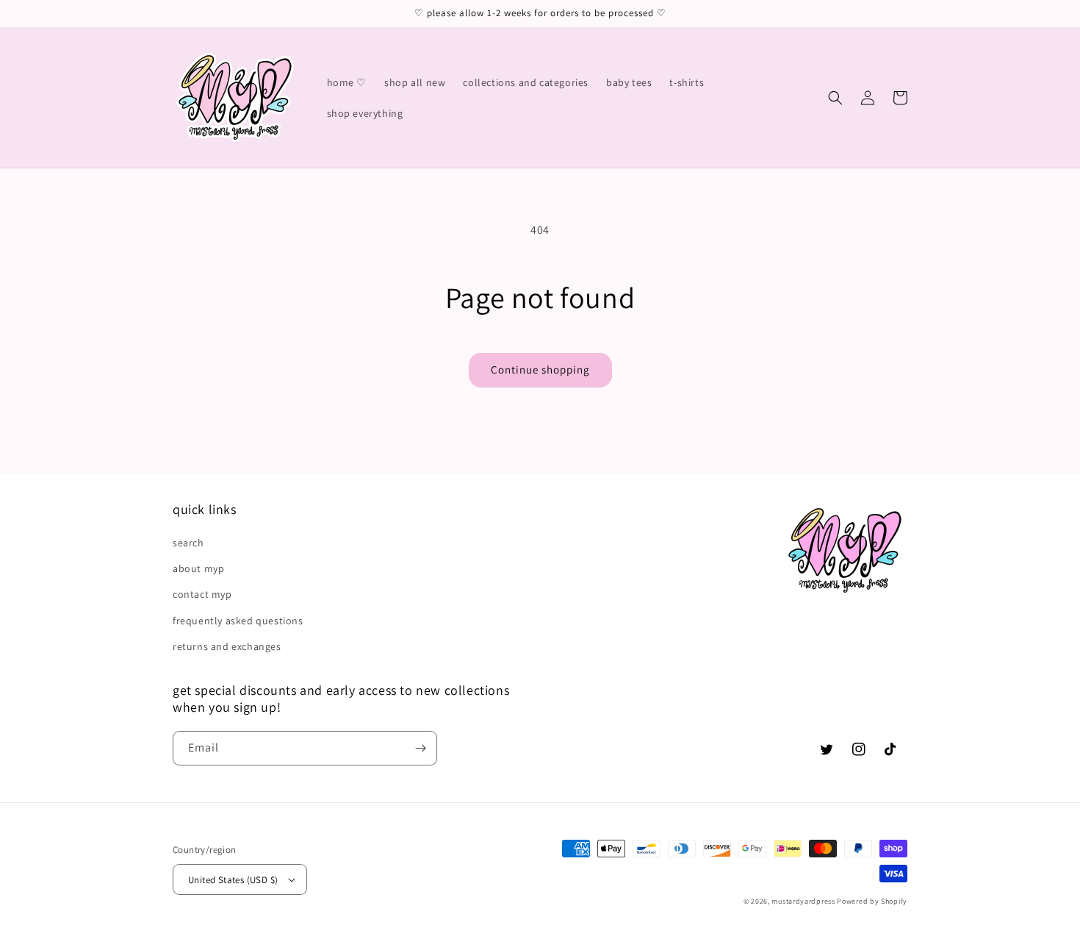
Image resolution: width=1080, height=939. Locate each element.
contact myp (202, 594)
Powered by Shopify (872, 901)
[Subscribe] (420, 748)
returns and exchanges (227, 646)
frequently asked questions (238, 620)
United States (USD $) (233, 880)
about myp (198, 568)
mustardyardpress (803, 901)
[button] (835, 98)
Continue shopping (540, 369)
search (188, 542)
